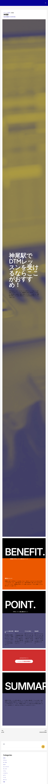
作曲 (4, 781)
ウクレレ (5, 760)
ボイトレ (5, 779)
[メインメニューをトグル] (45, 3)
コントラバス (6, 766)
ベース (4, 777)
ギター (4, 764)
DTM (4, 758)
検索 (4, 744)
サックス (5, 768)
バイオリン (5, 773)
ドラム (4, 771)
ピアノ (4, 775)
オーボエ (5, 762)
